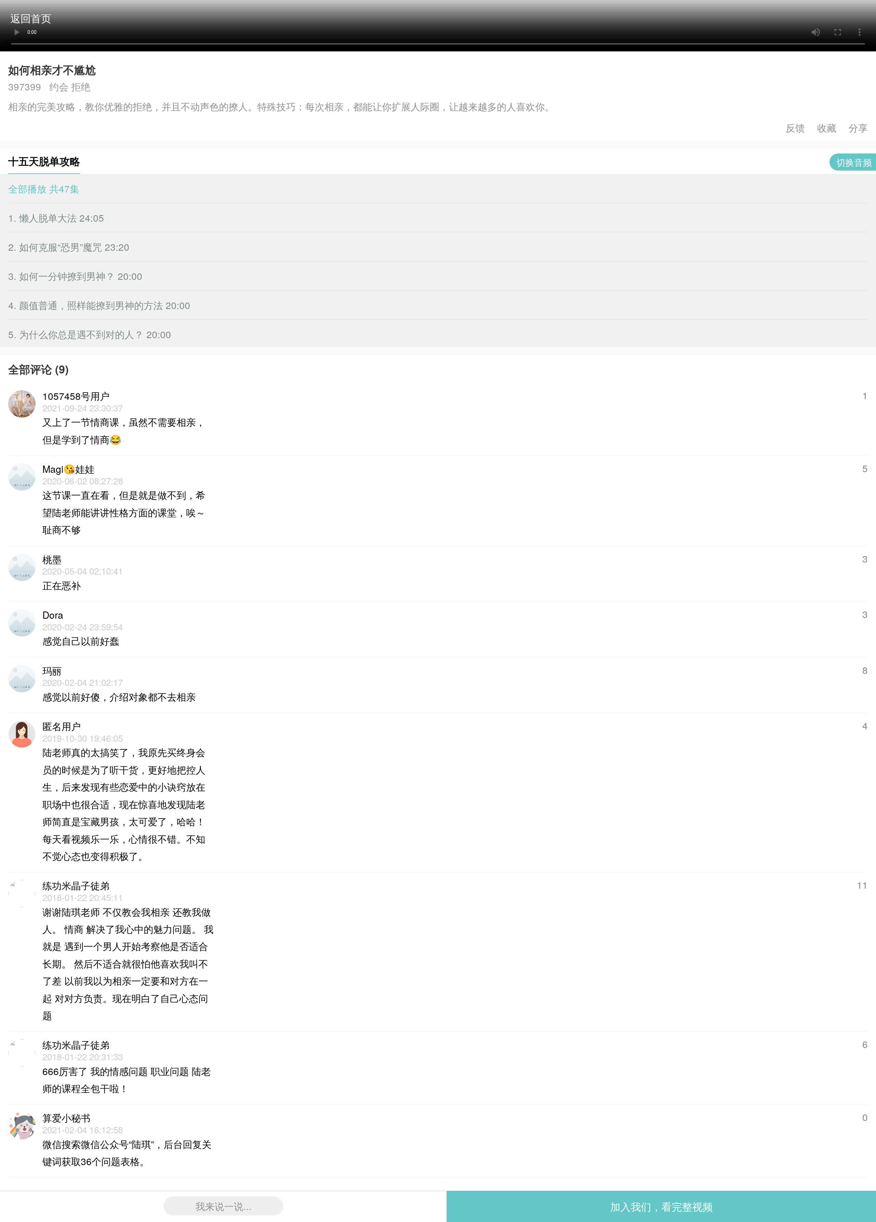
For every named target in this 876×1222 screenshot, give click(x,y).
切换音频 (854, 162)
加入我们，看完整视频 (661, 1206)
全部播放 (43, 188)
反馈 (795, 127)
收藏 (826, 127)
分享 (858, 127)
